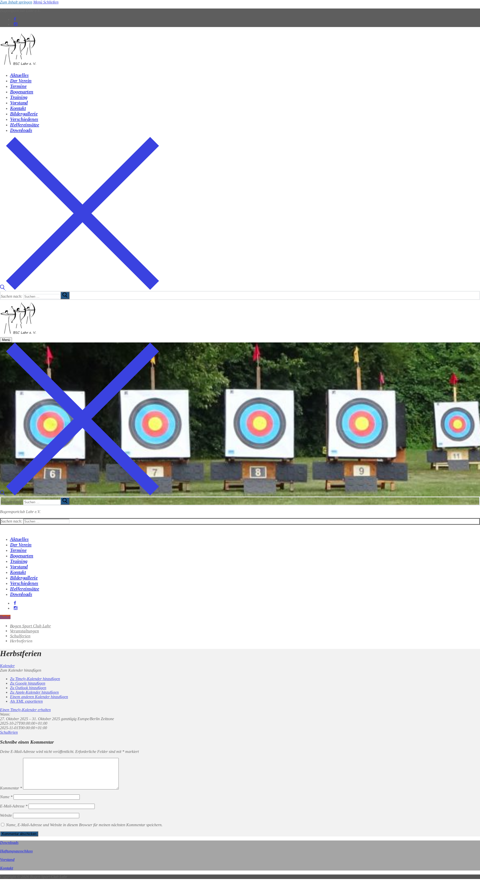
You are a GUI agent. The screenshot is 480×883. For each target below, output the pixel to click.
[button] (20, 670)
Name (6, 797)
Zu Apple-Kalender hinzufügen (34, 692)
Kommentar (11, 788)
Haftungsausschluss (16, 851)
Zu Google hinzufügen (27, 683)
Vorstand (7, 859)
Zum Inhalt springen (16, 2)
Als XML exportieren (26, 701)
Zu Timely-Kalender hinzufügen (35, 679)
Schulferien (9, 732)
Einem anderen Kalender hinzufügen (39, 697)
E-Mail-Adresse (14, 806)
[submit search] (65, 295)
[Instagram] (15, 24)
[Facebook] (15, 19)
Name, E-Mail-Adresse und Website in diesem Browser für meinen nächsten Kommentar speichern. (84, 825)
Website (6, 815)
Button (5, 617)
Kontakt (6, 868)
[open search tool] (79, 288)
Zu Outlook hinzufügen (28, 688)
